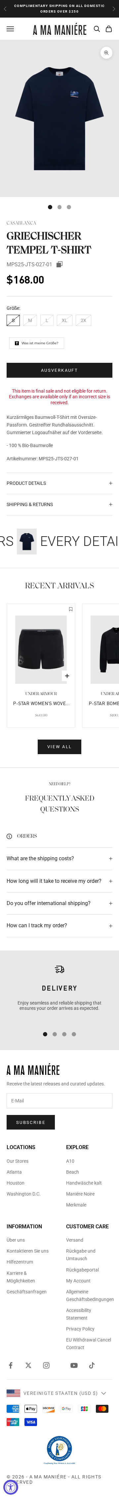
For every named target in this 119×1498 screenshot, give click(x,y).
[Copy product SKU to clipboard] (59, 264)
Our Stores (17, 1161)
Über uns (16, 1240)
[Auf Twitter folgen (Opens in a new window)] (28, 1365)
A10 (70, 1161)
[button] (70, 610)
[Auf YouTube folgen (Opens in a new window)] (74, 1365)
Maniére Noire (80, 1194)
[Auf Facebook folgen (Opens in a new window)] (11, 1365)
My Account (78, 1280)
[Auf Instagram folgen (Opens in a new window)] (46, 1365)
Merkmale (76, 1204)
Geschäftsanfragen (27, 1291)
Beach (72, 1172)
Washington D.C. (24, 1194)
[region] (59, 992)
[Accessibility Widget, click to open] (10, 1487)
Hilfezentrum (20, 1262)
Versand (74, 1240)
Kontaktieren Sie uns (28, 1251)
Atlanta (14, 1172)
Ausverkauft (59, 370)
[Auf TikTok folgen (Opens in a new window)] (92, 1365)
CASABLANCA (21, 223)
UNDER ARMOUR (41, 694)
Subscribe (30, 1122)
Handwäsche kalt (84, 1183)
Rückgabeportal (82, 1269)
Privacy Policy (80, 1329)
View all (59, 746)
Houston (15, 1183)
